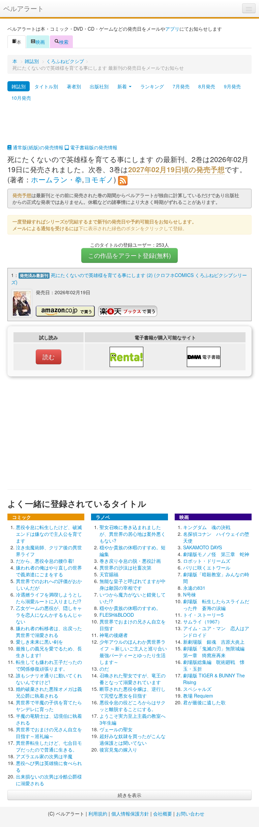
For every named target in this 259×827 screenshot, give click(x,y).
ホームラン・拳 (56, 179)
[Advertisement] (129, 127)
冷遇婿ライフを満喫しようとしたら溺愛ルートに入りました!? (49, 598)
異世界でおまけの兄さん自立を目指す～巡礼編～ (49, 732)
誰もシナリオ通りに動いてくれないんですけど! (49, 678)
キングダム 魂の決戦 (206, 527)
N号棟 (189, 594)
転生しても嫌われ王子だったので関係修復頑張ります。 (49, 665)
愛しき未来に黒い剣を (39, 641)
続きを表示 (129, 795)
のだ (104, 668)
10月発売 (21, 97)
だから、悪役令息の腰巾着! (45, 560)
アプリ (172, 28)
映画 (40, 41)
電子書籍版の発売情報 (93, 147)
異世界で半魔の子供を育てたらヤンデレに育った (49, 705)
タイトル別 (46, 86)
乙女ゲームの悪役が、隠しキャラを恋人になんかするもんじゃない (49, 615)
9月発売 (232, 86)
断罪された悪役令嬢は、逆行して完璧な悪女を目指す (132, 692)
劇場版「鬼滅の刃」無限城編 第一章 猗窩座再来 (216, 651)
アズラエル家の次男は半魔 (44, 756)
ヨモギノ (99, 179)
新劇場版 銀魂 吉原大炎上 (213, 641)
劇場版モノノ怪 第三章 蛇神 (216, 554)
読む (48, 357)
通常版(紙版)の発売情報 (37, 147)
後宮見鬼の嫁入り (118, 749)
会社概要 (162, 813)
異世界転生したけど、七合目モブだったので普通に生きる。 (49, 746)
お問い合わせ (190, 813)
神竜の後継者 (113, 635)
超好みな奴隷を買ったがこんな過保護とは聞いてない (132, 739)
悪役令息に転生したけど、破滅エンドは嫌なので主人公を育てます (49, 534)
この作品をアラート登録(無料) (129, 255)
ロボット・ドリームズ (206, 560)
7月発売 (181, 86)
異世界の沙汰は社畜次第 (125, 567)
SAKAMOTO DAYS (202, 547)
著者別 (74, 86)
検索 (63, 41)
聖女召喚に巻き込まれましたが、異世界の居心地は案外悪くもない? (132, 534)
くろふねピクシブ (65, 61)
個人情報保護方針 (130, 813)
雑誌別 (32, 61)
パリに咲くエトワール (206, 567)
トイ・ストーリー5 (203, 614)
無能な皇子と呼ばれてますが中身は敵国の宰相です (132, 584)
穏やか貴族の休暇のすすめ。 (130, 608)
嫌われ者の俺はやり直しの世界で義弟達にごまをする (49, 571)
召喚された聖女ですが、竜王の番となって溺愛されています (132, 678)
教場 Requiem (198, 695)
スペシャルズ (197, 688)
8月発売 (206, 86)
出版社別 (99, 86)
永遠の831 (194, 587)
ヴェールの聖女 (116, 729)
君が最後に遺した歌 (204, 702)
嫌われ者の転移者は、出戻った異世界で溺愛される (49, 631)
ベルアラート (23, 8)
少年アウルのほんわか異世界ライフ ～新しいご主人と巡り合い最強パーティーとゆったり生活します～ (133, 651)
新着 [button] (122, 86)
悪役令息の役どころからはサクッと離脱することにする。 (132, 705)
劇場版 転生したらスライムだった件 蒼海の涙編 (216, 604)
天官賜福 (108, 574)
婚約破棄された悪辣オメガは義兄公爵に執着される (49, 692)
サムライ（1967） (202, 621)
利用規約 (97, 813)
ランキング (152, 86)
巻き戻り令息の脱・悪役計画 (130, 560)
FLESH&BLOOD (116, 614)
